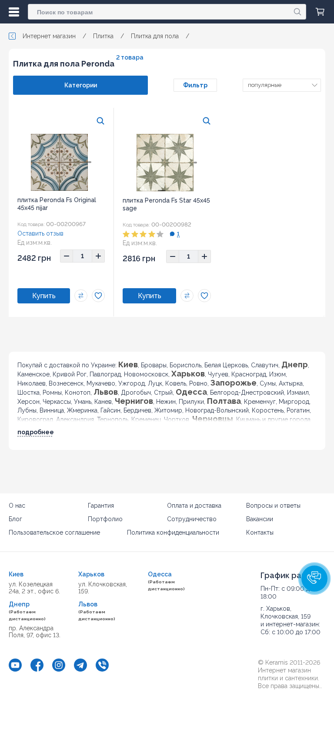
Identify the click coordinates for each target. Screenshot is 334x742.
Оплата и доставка (194, 505)
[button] (314, 579)
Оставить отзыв (40, 233)
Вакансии (259, 519)
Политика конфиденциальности (173, 532)
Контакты (260, 532)
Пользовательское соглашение (54, 532)
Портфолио (105, 519)
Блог (15, 519)
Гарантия (101, 505)
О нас (17, 505)
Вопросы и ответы (273, 505)
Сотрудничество (192, 519)
